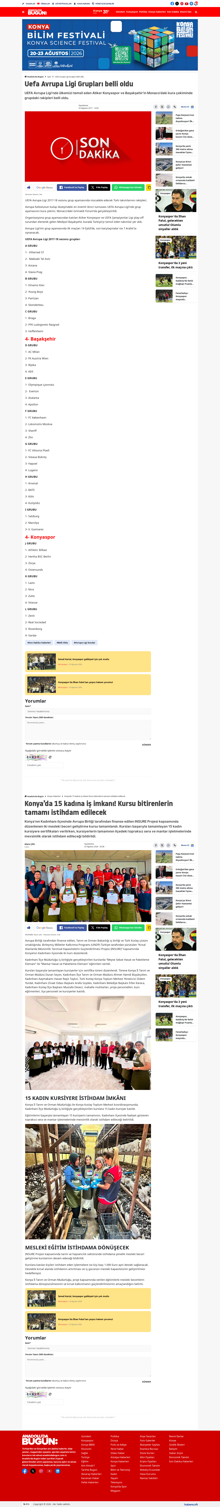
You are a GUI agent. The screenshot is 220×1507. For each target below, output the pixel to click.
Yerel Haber (117, 1449)
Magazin (115, 1490)
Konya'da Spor (119, 1486)
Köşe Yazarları (148, 1436)
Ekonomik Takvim (150, 1465)
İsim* (28, 706)
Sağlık (84, 1453)
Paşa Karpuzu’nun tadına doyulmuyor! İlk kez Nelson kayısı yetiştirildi (185, 118)
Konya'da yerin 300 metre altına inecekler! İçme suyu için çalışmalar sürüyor (184, 149)
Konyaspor (87, 1440)
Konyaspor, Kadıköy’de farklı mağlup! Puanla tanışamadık (184, 280)
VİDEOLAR (45, 4)
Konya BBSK (88, 1444)
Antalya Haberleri (120, 1457)
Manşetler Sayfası (150, 1444)
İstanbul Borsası (149, 1449)
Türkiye (85, 1457)
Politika (115, 1436)
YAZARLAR (30, 4)
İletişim (173, 1449)
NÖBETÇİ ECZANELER (104, 4)
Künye (172, 1440)
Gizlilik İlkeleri (177, 1444)
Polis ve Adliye (118, 1444)
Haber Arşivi (176, 1453)
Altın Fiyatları (147, 1457)
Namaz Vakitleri (149, 1478)
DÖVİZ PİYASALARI (63, 4)
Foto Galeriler (147, 1440)
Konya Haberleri (54, 796)
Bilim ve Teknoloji (120, 1469)
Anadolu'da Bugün (35, 76)
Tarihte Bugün (89, 1469)
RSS (27, 1504)
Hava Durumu (148, 1474)
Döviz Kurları (147, 1453)
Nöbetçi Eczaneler (150, 1469)
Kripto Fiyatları (148, 1461)
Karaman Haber (90, 1478)
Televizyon (116, 1482)
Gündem (86, 1436)
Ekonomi (86, 1449)
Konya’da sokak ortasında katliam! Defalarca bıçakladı (185, 180)
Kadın (114, 1474)
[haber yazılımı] (191, 1504)
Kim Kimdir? (88, 1465)
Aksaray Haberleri (91, 1474)
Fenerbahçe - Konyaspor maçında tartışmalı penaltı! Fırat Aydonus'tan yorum (185, 296)
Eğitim (84, 1461)
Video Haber (118, 1453)
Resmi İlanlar (176, 1436)
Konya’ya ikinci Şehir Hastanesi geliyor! (184, 164)
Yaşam (114, 1478)
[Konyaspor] (176, 200)
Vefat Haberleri (89, 1482)
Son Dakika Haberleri (181, 1461)
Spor (49, 76)
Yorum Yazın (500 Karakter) (39, 717)
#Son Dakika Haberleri (39, 642)
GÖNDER (146, 744)
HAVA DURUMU (83, 4)
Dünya (114, 1440)
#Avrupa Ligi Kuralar (84, 642)
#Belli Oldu (62, 642)
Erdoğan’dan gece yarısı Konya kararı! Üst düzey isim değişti (185, 133)
